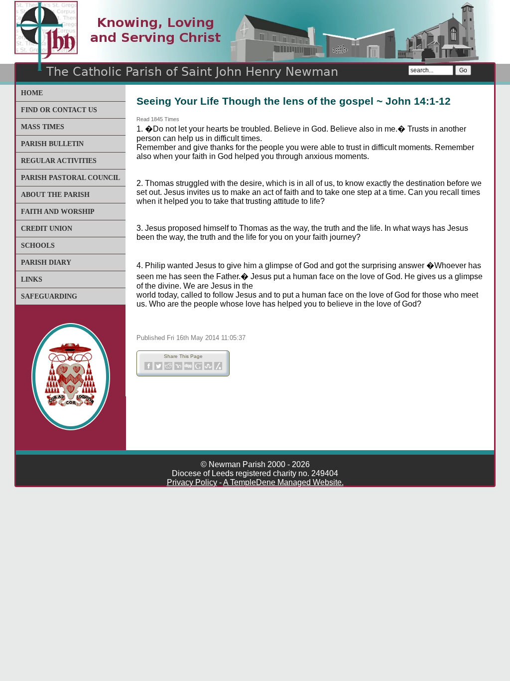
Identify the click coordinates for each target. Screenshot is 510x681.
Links (31, 279)
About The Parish (55, 194)
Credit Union (46, 228)
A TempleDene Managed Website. (283, 482)
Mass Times (42, 127)
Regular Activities (59, 161)
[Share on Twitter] (158, 368)
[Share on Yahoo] (178, 368)
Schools (38, 245)
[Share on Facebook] (148, 368)
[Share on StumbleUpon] (208, 368)
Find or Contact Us (59, 110)
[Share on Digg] (188, 368)
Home (32, 93)
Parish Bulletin (52, 144)
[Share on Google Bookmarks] (198, 368)
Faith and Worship (58, 211)
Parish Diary (46, 262)
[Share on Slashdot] (218, 368)
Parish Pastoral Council (70, 177)
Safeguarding (49, 296)
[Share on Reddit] (168, 368)
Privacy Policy (192, 482)
